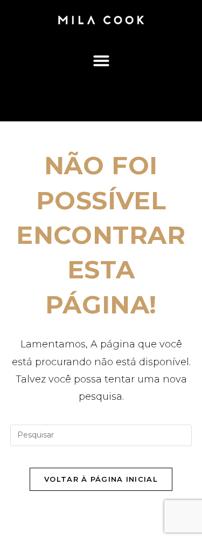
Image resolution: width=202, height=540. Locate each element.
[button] (101, 60)
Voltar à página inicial (101, 479)
